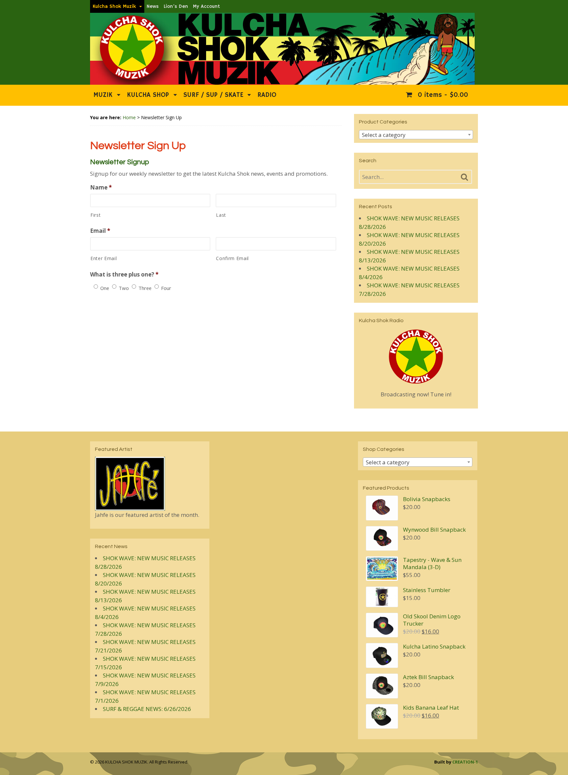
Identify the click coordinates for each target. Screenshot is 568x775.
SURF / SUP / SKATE (213, 95)
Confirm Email (232, 258)
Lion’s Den (176, 6)
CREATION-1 (465, 762)
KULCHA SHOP (148, 95)
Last (221, 215)
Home (129, 117)
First (95, 215)
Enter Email (103, 258)
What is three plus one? (124, 274)
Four (166, 288)
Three (145, 288)
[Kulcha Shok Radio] (416, 356)
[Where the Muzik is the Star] (282, 81)
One (104, 288)
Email (100, 230)
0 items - (441, 95)
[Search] (464, 177)
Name (101, 187)
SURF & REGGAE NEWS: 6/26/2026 (147, 709)
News (153, 6)
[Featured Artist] (130, 506)
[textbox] (416, 135)
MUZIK (102, 95)
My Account (206, 6)
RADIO (266, 95)
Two (124, 288)
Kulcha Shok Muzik (114, 6)
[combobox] (416, 134)
